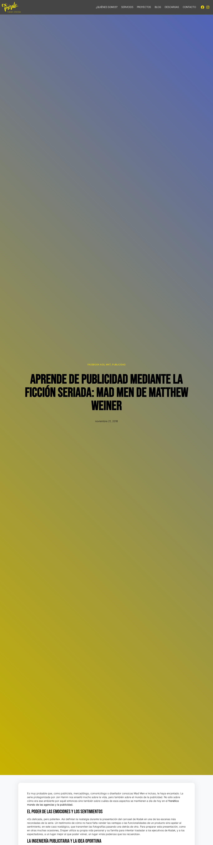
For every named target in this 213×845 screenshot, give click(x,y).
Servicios (127, 7)
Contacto (189, 7)
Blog (158, 7)
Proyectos (144, 7)
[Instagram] (208, 7)
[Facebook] (202, 7)
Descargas (172, 7)
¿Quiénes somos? (107, 7)
